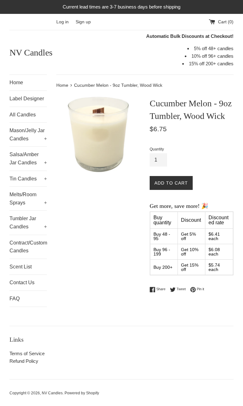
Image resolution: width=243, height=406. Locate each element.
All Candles (22, 114)
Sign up (83, 22)
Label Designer (26, 98)
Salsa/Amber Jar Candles (28, 158)
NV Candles (31, 52)
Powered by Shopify (82, 393)
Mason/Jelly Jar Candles (28, 134)
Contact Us (21, 282)
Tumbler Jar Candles (28, 222)
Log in (62, 22)
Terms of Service (27, 353)
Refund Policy (23, 361)
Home (16, 82)
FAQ (14, 298)
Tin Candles (28, 178)
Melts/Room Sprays (28, 198)
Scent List (20, 266)
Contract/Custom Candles (28, 247)
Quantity (157, 149)
